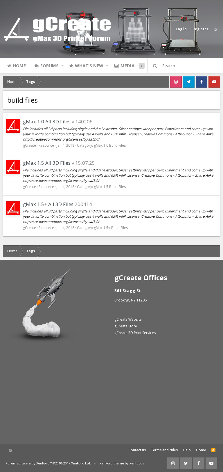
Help (187, 450)
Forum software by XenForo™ (48, 463)
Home (19, 65)
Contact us (137, 450)
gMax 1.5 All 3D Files (47, 162)
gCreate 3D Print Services (135, 332)
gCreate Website (128, 319)
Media (127, 65)
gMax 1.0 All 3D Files (47, 121)
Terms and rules (164, 450)
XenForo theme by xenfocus (122, 463)
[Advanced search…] (155, 65)
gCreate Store (125, 326)
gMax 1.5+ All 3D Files (48, 204)
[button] (62, 65)
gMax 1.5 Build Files (110, 186)
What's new (89, 65)
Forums (49, 65)
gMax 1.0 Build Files (110, 145)
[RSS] (213, 450)
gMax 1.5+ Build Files (111, 227)
